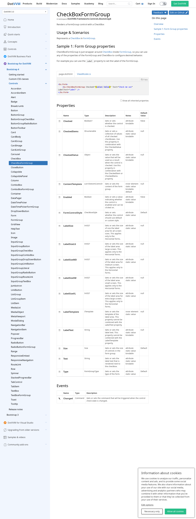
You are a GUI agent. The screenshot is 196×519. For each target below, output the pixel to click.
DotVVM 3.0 (9, 11)
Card (13, 132)
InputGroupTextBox (21, 281)
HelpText (15, 228)
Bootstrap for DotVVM (19, 63)
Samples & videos (16, 437)
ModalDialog (17, 320)
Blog (100, 3)
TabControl (16, 382)
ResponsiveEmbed (20, 355)
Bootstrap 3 (13, 414)
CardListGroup (18, 149)
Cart (138, 3)
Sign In (151, 3)
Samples (75, 3)
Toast (13, 399)
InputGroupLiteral (20, 268)
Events (157, 38)
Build (39, 3)
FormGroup (17, 219)
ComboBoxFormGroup (22, 189)
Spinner (15, 373)
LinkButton (16, 290)
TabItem (15, 386)
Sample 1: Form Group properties (171, 28)
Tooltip (14, 403)
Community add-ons (18, 444)
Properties (159, 34)
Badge (14, 101)
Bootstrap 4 (13, 69)
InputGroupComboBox (22, 254)
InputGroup (17, 241)
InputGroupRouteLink (22, 276)
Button (14, 110)
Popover (15, 333)
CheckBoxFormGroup (22, 163)
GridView (15, 224)
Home (11, 19)
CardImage (16, 145)
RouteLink (16, 364)
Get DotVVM (180, 3)
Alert (13, 97)
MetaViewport (18, 316)
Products (27, 3)
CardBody (16, 136)
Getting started (16, 74)
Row (13, 368)
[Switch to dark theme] (163, 4)
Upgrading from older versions (23, 429)
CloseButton (17, 167)
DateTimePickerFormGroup (25, 206)
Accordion (16, 88)
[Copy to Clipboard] (144, 79)
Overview (158, 24)
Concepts (12, 41)
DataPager (16, 197)
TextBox (15, 390)
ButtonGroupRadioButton (24, 123)
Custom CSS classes (19, 78)
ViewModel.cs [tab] (84, 74)
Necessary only (152, 511)
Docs (64, 3)
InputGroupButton (20, 246)
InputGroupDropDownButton (26, 259)
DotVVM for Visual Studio (20, 422)
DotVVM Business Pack (19, 56)
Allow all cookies (175, 511)
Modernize (51, 3)
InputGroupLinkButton (22, 263)
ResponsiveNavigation (22, 360)
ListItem (15, 303)
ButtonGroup (17, 114)
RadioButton (17, 342)
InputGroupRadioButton (23, 272)
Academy (89, 3)
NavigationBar (18, 325)
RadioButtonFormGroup (23, 346)
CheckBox (16, 158)
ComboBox (16, 184)
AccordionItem (18, 92)
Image (14, 237)
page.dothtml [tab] (66, 74)
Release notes (16, 409)
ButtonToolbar (18, 127)
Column (15, 180)
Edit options (147, 504)
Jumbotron (16, 285)
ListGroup (16, 294)
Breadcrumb (17, 106)
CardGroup (16, 141)
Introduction (14, 27)
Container (16, 193)
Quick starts (14, 34)
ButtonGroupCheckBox (22, 119)
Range (14, 351)
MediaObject (17, 311)
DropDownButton (20, 211)
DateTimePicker (19, 202)
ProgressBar (17, 338)
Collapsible (16, 171)
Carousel (15, 154)
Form (13, 215)
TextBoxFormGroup (21, 395)
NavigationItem (19, 329)
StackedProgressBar (21, 377)
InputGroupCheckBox (22, 250)
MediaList (16, 307)
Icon (13, 233)
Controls (12, 48)
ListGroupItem (18, 298)
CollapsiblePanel (19, 176)
